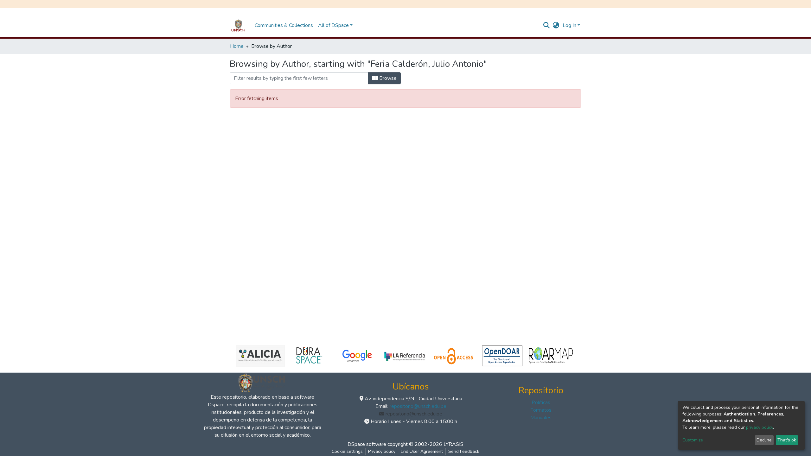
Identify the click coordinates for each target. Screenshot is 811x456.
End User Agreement (422, 451)
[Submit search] (546, 25)
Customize (692, 440)
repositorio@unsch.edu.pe (418, 406)
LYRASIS (453, 444)
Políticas (541, 402)
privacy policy (759, 427)
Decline (764, 440)
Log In (569, 25)
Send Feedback (463, 451)
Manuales (541, 417)
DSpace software (367, 444)
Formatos (541, 410)
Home (237, 46)
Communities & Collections (284, 25)
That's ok (786, 440)
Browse (387, 78)
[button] (556, 25)
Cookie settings (347, 451)
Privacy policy (381, 451)
